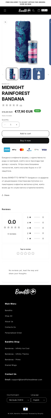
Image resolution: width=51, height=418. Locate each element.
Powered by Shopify (36, 413)
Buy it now (25, 140)
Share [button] (6, 195)
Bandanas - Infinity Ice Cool (17, 348)
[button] (5, 10)
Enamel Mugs (11, 365)
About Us (9, 321)
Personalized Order (13, 333)
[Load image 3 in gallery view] (39, 74)
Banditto (8, 310)
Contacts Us (10, 327)
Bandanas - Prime (13, 359)
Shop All (8, 316)
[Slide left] (2, 74)
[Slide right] (48, 74)
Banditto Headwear (21, 413)
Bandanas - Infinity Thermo (17, 354)
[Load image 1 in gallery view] (12, 74)
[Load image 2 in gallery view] (25, 74)
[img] (10, 105)
